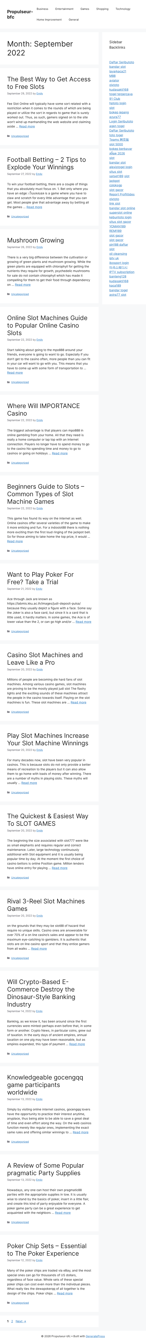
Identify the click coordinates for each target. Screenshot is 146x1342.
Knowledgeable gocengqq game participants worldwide (45, 1084)
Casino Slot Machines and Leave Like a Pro (45, 658)
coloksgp (115, 185)
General (74, 19)
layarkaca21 (117, 71)
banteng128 (117, 276)
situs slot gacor (120, 222)
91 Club (114, 98)
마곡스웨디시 (118, 267)
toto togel (116, 135)
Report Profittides (122, 194)
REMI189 (115, 231)
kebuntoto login (120, 217)
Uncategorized (20, 136)
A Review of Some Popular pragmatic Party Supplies (45, 1169)
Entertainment (64, 9)
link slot (114, 203)
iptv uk (114, 258)
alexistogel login (120, 167)
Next (21, 1321)
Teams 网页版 (119, 139)
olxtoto (114, 85)
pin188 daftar (118, 244)
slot (111, 108)
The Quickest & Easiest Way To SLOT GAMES (47, 819)
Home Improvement (49, 19)
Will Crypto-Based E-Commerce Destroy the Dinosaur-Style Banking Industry (41, 993)
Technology (123, 9)
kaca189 (115, 285)
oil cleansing (118, 254)
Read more (27, 126)
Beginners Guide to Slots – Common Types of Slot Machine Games (45, 494)
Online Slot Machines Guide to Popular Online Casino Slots (47, 325)
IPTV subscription (121, 272)
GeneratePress (95, 1336)
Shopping (102, 9)
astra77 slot (117, 294)
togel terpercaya (121, 94)
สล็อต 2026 (117, 153)
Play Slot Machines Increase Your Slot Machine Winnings (48, 739)
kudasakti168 (118, 89)
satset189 (116, 176)
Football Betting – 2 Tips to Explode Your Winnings (46, 163)
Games (84, 9)
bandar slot (117, 66)
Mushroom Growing (35, 240)
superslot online (120, 212)
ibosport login (119, 263)
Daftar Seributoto (121, 62)
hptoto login (117, 103)
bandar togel (118, 290)
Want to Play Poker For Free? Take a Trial (40, 578)
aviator (114, 80)
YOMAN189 (117, 226)
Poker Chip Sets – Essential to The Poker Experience (47, 1249)
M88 (112, 76)
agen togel (116, 126)
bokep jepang (119, 112)
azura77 (115, 117)
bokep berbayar (120, 149)
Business (42, 9)
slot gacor (116, 190)
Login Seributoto (121, 121)
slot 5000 (116, 144)
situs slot (115, 171)
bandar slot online (122, 208)
